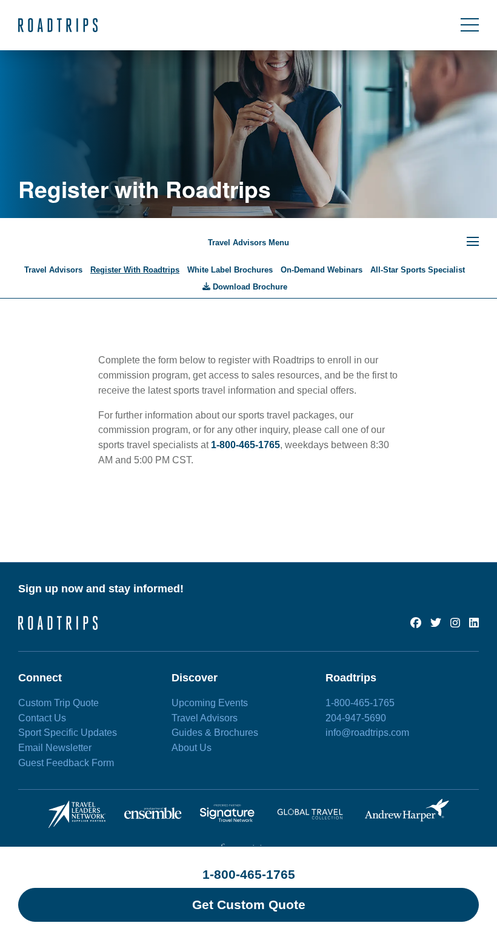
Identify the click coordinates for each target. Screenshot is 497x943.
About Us (192, 748)
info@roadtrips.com (367, 732)
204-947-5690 (355, 718)
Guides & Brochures (215, 732)
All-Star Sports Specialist (417, 269)
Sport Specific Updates (67, 732)
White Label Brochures (230, 269)
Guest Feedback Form (66, 763)
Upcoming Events (210, 703)
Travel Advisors (53, 269)
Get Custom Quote (248, 905)
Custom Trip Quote (58, 703)
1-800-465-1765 (248, 874)
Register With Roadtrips (134, 269)
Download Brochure (248, 286)
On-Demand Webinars (321, 269)
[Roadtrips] (58, 25)
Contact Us (42, 718)
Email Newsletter (55, 748)
